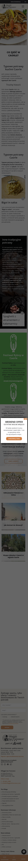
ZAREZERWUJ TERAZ (14, 439)
